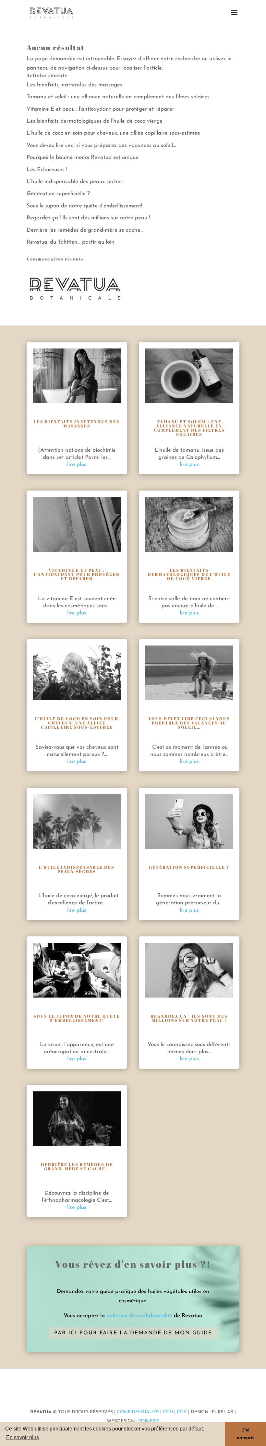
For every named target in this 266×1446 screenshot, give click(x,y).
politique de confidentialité (139, 1316)
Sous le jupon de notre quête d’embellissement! (84, 206)
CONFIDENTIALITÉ (138, 1412)
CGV (182, 1412)
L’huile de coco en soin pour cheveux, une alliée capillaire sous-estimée (113, 133)
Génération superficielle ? (58, 193)
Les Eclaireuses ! (47, 169)
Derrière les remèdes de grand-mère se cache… (85, 230)
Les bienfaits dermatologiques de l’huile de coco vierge (95, 121)
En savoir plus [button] (22, 1437)
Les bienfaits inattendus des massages (74, 85)
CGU (168, 1412)
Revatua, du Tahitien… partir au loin (71, 242)
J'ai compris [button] (246, 1433)
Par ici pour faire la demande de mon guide (133, 1333)
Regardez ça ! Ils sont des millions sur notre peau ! (88, 218)
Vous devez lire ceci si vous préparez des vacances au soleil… (101, 145)
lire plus (76, 464)
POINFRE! (148, 1421)
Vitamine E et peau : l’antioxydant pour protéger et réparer (101, 109)
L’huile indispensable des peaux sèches (75, 181)
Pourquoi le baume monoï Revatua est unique (83, 157)
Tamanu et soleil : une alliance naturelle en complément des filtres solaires (118, 97)
